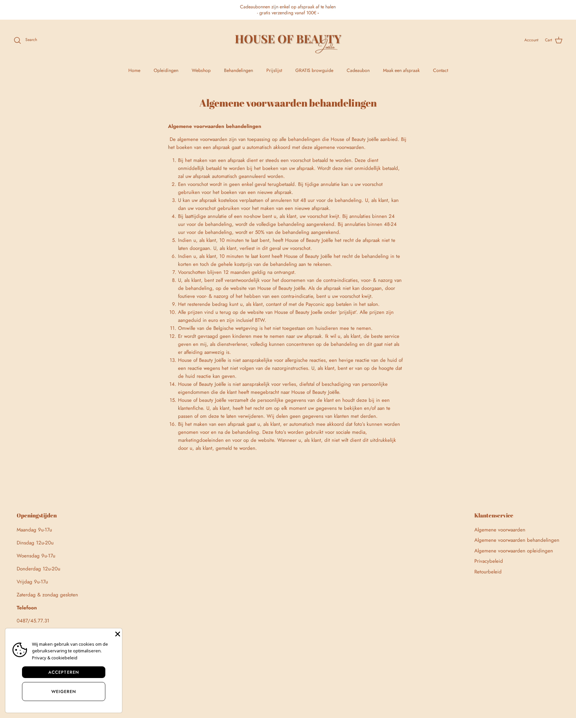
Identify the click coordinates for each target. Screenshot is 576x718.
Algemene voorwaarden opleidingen (513, 550)
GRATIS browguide (314, 70)
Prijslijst (274, 70)
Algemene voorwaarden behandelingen (516, 540)
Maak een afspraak (401, 70)
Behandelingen (238, 70)
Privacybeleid (488, 561)
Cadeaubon (358, 70)
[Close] (117, 633)
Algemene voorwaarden (499, 529)
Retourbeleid (488, 571)
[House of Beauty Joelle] (288, 40)
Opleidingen (166, 70)
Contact (440, 70)
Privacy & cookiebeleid (54, 658)
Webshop (201, 70)
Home (134, 70)
